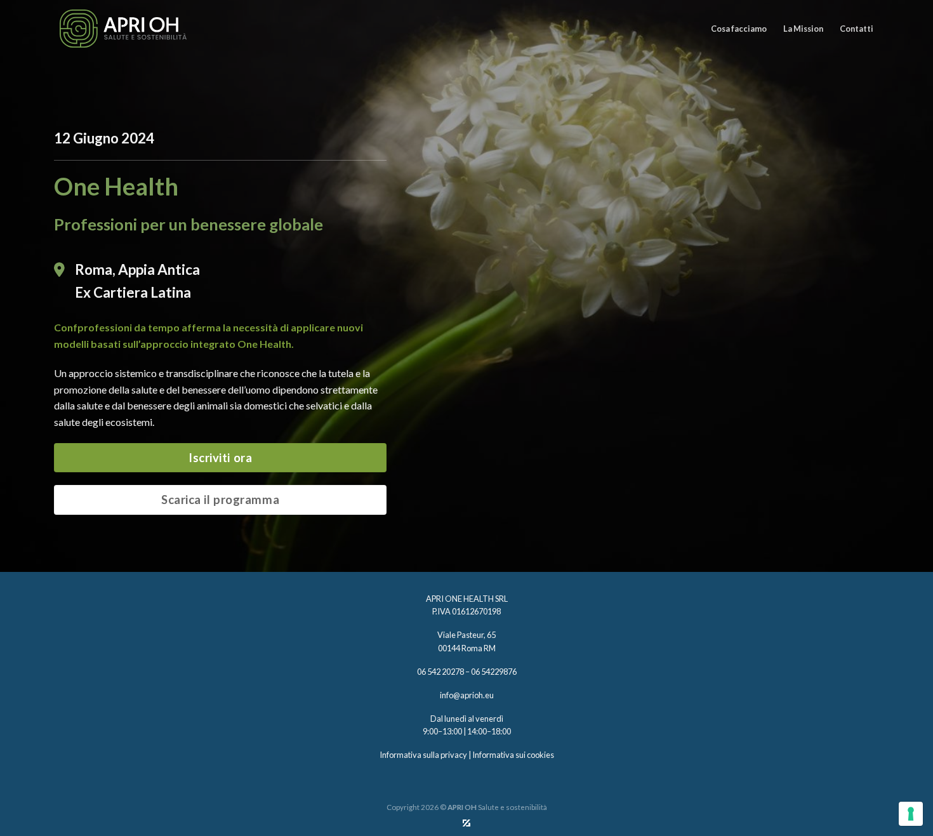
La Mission (803, 28)
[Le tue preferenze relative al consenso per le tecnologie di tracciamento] (911, 814)
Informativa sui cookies (513, 755)
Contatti (856, 28)
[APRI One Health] (123, 28)
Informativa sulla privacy (423, 755)
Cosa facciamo (739, 28)
